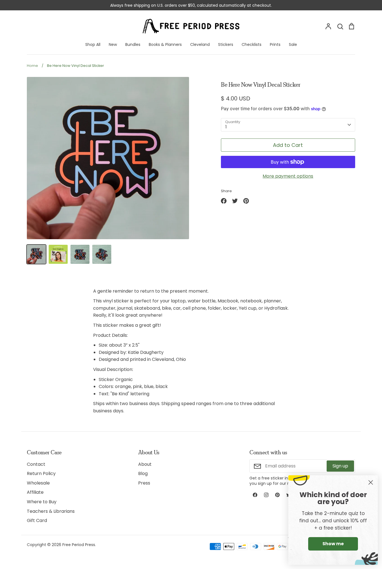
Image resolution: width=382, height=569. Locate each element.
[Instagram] (266, 494)
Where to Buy (41, 502)
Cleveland (200, 44)
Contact (36, 464)
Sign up (340, 466)
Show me (333, 543)
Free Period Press (78, 544)
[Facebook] (255, 494)
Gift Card (37, 520)
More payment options (288, 176)
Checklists (251, 44)
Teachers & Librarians (51, 511)
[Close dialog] (371, 482)
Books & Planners (165, 44)
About (145, 464)
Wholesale (38, 483)
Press (144, 483)
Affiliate (35, 492)
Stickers (225, 44)
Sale (293, 44)
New (113, 44)
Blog (143, 473)
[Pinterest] (277, 494)
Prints (275, 44)
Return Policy (41, 473)
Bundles (132, 44)
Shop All (92, 44)
